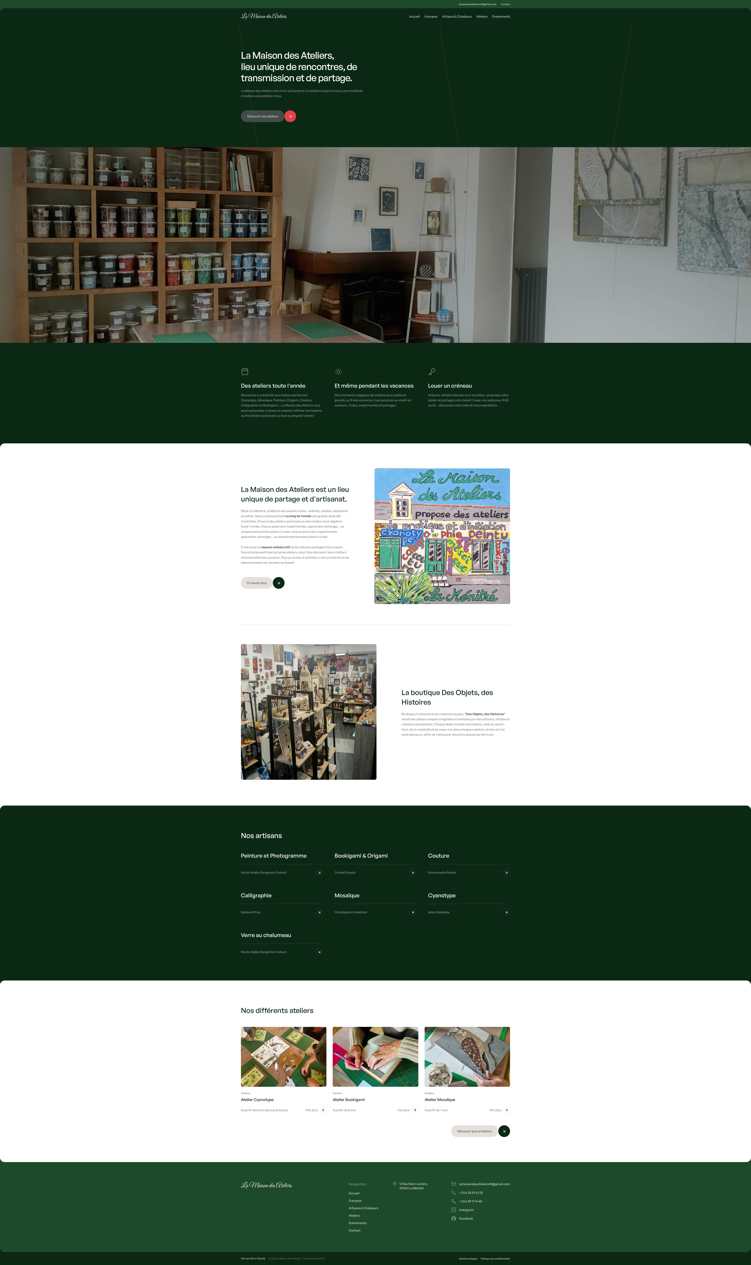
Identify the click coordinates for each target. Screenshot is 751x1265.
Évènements (501, 16)
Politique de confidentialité (495, 1258)
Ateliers (482, 16)
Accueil (414, 16)
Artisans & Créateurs (457, 16)
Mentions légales (468, 1258)
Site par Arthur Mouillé (253, 1258)
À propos (431, 16)
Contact (505, 4)
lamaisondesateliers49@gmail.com (477, 4)
